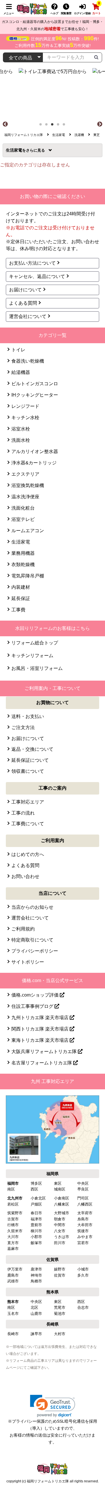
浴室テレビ (23, 519)
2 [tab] (48, 126)
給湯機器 (20, 372)
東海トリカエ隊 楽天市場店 (40, 1040)
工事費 (18, 609)
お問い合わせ (25, 876)
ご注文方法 (23, 727)
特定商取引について (32, 939)
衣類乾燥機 (23, 564)
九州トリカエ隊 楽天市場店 (40, 1017)
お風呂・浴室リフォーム (37, 668)
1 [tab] (42, 126)
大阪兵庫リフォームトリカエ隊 (44, 1051)
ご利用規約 (23, 928)
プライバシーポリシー (34, 950)
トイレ (18, 349)
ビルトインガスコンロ (34, 383)
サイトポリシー (27, 961)
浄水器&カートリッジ (34, 462)
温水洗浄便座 (25, 496)
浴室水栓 (20, 428)
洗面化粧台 (23, 508)
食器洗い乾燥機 (27, 361)
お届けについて (25, 289)
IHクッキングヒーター (34, 394)
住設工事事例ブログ (33, 1006)
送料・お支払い (27, 716)
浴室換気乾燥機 (27, 485)
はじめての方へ (27, 854)
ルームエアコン (27, 530)
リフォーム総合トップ (34, 642)
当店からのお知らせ (32, 907)
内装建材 (20, 587)
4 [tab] (60, 126)
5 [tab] (66, 126)
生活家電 (16, 150)
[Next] (99, 124)
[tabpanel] (53, 94)
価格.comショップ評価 (35, 995)
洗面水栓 (20, 440)
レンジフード (25, 406)
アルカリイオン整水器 (34, 451)
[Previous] (5, 124)
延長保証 (20, 598)
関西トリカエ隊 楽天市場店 (40, 1028)
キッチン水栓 (25, 417)
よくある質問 (23, 303)
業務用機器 (23, 553)
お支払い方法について (32, 263)
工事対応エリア (27, 801)
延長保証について (30, 760)
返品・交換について (32, 749)
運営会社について (27, 316)
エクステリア (25, 474)
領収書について (27, 771)
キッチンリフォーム (32, 655)
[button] (52, 1406)
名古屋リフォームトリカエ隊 (42, 1062)
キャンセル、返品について (37, 276)
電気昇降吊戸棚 (27, 575)
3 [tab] (54, 126)
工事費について (27, 823)
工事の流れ (23, 812)
